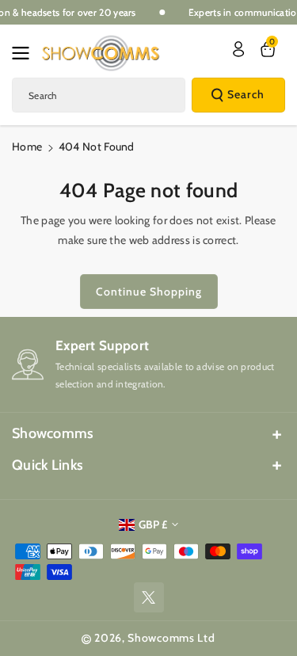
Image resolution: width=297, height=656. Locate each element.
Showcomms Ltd (171, 638)
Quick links (47, 465)
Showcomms (53, 433)
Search (246, 94)
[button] (25, 53)
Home (27, 146)
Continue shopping (149, 291)
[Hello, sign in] (238, 49)
